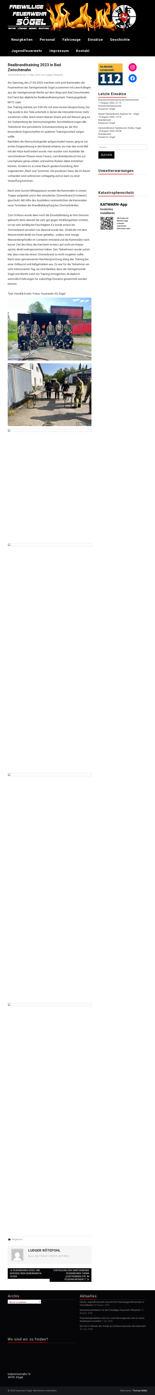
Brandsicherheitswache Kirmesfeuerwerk (118, 100)
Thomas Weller (139, 1390)
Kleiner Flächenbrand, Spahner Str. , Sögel (118, 114)
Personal (47, 40)
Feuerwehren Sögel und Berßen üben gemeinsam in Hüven (25, 1273)
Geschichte (120, 40)
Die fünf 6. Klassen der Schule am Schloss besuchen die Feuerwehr (113, 1326)
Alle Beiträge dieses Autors (48, 1256)
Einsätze (95, 40)
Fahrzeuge (72, 40)
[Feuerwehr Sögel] (77, 16)
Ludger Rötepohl (54, 74)
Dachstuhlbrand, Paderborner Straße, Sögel (119, 128)
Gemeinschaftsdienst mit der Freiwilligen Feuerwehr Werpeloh (110, 1310)
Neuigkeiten (22, 40)
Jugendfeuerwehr (26, 51)
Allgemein (17, 1239)
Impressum (59, 51)
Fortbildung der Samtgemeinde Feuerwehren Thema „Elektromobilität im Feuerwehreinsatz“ (71, 1275)
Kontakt (83, 51)
